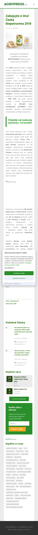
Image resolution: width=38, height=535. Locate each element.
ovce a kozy (28, 469)
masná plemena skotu (12, 460)
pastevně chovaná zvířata (24, 472)
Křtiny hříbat (17, 457)
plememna (15, 475)
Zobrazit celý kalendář (19, 399)
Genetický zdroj (10, 451)
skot (17, 486)
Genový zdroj (19, 451)
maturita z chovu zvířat (23, 463)
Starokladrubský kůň (25, 486)
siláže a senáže (10, 486)
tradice (17, 495)
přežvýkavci (19, 480)
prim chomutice (20, 389)
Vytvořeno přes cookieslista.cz (12, 283)
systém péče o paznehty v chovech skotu (17, 492)
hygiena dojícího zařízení (12, 454)
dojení (20, 448)
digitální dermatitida (11, 448)
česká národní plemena (12, 504)
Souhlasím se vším (19, 273)
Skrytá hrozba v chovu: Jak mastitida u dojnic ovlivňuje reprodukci (22, 353)
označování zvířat (10, 472)
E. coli (25, 448)
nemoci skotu (22, 466)
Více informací (8, 268)
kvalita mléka (24, 454)
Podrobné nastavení (19, 278)
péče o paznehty (10, 477)
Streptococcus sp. (11, 489)
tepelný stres (9, 495)
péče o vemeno (10, 480)
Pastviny (8, 475)
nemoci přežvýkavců (11, 466)
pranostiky (22, 475)
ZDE (14, 304)
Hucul (26, 451)
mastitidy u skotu (10, 463)
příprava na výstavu (11, 483)
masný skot (23, 460)
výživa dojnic (9, 498)
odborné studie (10, 469)
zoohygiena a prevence (12, 501)
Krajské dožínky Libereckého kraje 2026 (21, 379)
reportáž (20, 483)
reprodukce (28, 483)
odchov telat (19, 469)
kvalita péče (9, 457)
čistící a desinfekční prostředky (14, 507)
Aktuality (15, 28)
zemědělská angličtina (20, 498)
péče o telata (20, 477)
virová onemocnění (25, 495)
